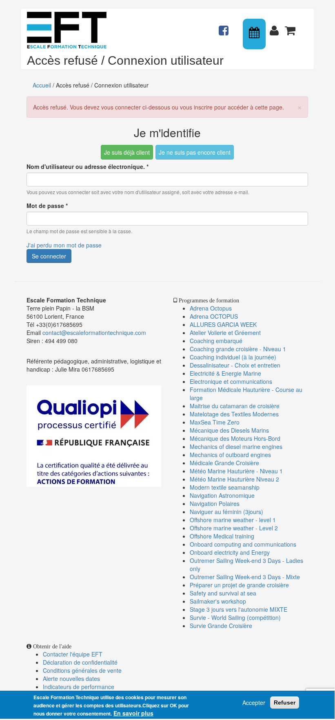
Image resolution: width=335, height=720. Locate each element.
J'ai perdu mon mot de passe (64, 245)
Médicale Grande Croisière (224, 463)
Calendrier (255, 34)
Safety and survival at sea (223, 593)
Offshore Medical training (223, 536)
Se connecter (49, 256)
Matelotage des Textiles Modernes (234, 414)
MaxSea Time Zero (215, 422)
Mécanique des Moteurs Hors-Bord (235, 438)
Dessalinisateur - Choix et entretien (235, 365)
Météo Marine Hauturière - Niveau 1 (236, 471)
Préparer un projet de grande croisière (239, 585)
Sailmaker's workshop (218, 601)
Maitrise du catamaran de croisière (235, 406)
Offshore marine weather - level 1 (233, 520)
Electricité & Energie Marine (225, 373)
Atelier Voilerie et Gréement (225, 332)
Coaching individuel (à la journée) (233, 357)
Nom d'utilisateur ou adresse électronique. (88, 166)
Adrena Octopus (211, 308)
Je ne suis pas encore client (195, 152)
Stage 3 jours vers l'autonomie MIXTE (238, 609)
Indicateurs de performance (78, 687)
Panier (291, 27)
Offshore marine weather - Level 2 (234, 528)
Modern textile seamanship (225, 487)
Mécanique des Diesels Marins (229, 430)
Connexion (276, 27)
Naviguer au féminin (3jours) (226, 512)
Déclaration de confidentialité (80, 662)
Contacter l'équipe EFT (72, 654)
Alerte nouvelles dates (71, 678)
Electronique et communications (231, 381)
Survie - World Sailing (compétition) (235, 617)
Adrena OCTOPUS (214, 316)
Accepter (253, 702)
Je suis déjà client (127, 152)
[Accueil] (70, 30)
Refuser (284, 702)
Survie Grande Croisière (221, 626)
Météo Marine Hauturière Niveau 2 (234, 479)
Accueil (42, 85)
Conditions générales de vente (82, 670)
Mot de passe (47, 205)
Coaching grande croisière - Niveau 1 (238, 349)
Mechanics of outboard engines (230, 455)
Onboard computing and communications (243, 544)
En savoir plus (133, 713)
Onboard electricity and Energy (230, 552)
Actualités (225, 27)
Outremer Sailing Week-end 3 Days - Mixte (245, 577)
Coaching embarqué (216, 341)
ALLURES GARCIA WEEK (223, 324)
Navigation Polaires (215, 503)
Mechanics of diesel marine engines (236, 446)
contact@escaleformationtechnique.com (94, 332)
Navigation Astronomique (222, 495)
